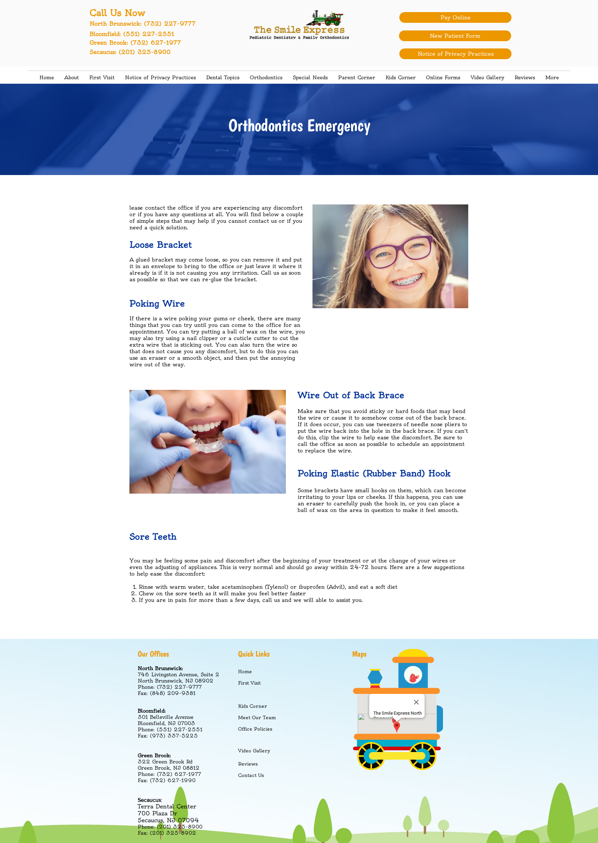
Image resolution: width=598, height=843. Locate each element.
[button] (223, 77)
